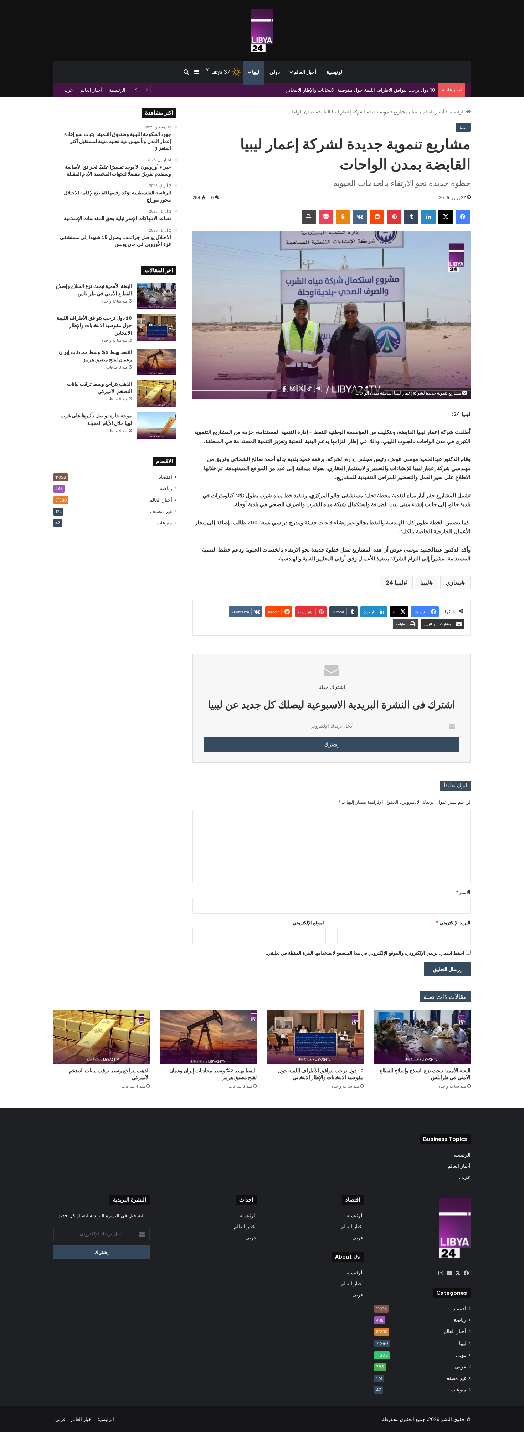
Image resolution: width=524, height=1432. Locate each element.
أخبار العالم (305, 72)
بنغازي (453, 582)
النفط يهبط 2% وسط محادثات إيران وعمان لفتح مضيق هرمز (375, 90)
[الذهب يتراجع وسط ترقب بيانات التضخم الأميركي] (156, 393)
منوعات (164, 522)
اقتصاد (165, 477)
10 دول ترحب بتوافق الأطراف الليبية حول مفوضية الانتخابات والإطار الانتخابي (94, 325)
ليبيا (255, 72)
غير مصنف (161, 511)
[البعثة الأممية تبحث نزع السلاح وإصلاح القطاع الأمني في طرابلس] (156, 296)
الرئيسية (335, 72)
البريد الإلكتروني (453, 922)
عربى (67, 90)
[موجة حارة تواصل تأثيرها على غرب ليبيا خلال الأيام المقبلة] (156, 425)
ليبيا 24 (395, 582)
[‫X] (457, 1273)
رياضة (166, 488)
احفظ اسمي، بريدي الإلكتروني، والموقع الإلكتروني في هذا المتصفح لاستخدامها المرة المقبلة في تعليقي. (365, 953)
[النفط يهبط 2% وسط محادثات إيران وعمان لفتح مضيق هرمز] (156, 362)
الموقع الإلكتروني (309, 922)
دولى (274, 72)
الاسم (463, 892)
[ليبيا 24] (262, 30)
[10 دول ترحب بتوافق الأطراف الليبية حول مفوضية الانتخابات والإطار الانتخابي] (156, 327)
